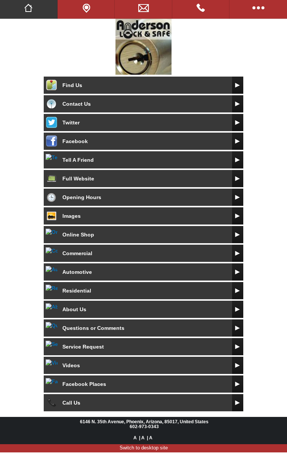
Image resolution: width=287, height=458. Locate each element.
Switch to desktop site (144, 448)
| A (142, 437)
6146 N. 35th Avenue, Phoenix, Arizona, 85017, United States (144, 421)
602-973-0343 (144, 426)
